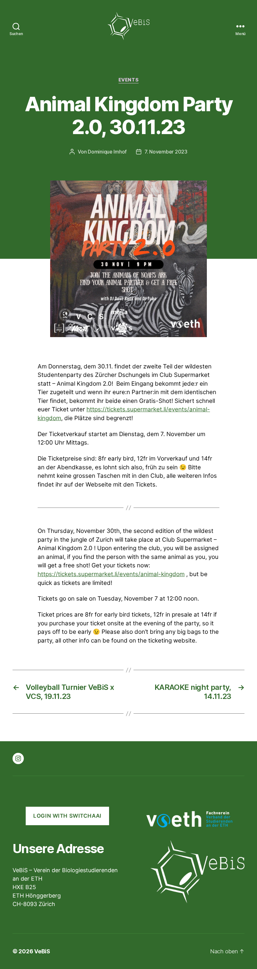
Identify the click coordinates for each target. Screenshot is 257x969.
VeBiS (42, 951)
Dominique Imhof (107, 151)
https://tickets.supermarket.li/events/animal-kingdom (111, 574)
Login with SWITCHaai (67, 816)
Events (128, 80)
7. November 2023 (165, 151)
